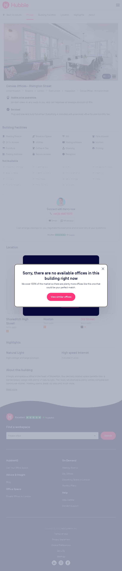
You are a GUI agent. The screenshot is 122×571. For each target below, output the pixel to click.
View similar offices (61, 296)
